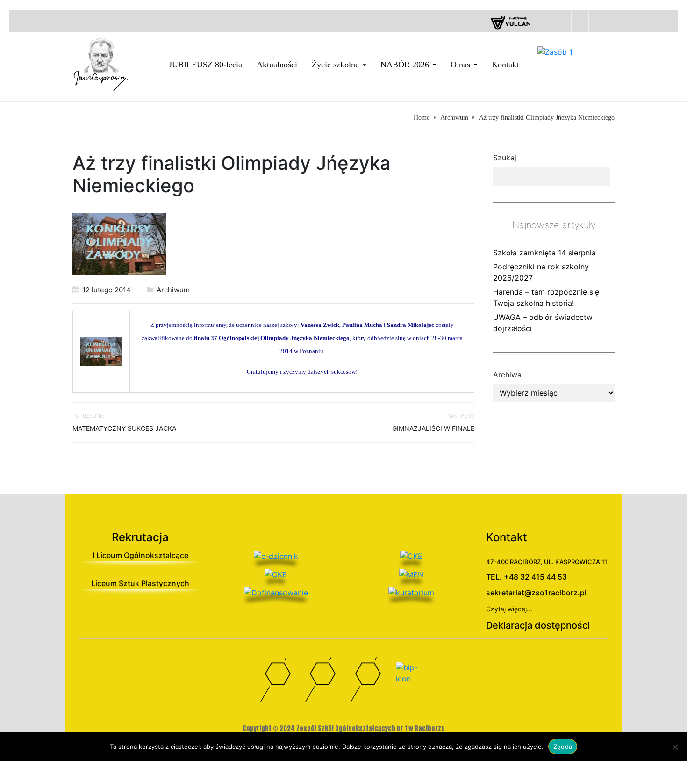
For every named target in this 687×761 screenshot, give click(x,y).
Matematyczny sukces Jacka (124, 428)
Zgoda (562, 746)
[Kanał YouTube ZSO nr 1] (320, 682)
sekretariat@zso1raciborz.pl (536, 592)
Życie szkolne (335, 64)
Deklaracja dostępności (538, 625)
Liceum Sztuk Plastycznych (140, 583)
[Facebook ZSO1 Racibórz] (579, 21)
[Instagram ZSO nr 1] (366, 682)
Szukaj (504, 157)
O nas (460, 64)
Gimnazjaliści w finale (433, 428)
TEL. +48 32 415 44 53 (526, 576)
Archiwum (173, 289)
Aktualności (277, 64)
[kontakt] (562, 21)
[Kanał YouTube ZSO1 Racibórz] (597, 21)
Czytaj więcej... (509, 609)
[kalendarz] (545, 21)
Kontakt (505, 64)
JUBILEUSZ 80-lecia (205, 64)
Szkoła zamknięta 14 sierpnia (544, 252)
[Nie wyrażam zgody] (675, 747)
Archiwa (507, 374)
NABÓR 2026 (404, 64)
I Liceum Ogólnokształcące (140, 555)
